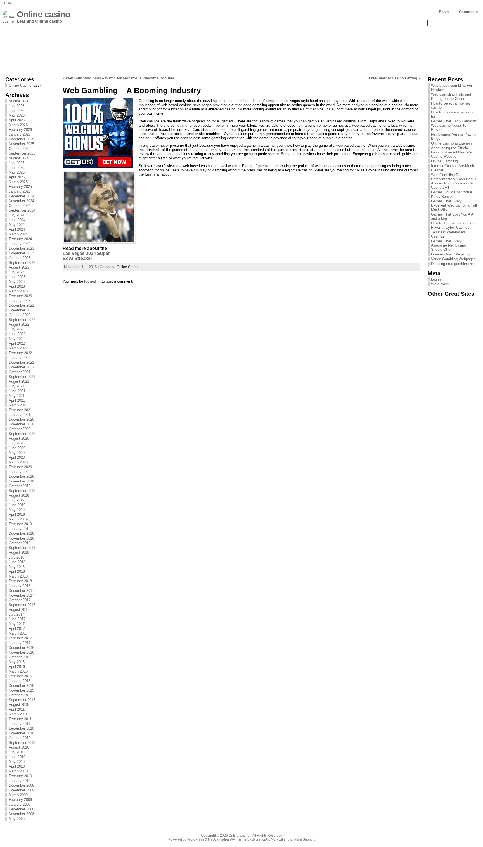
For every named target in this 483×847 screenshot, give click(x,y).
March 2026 (18, 125)
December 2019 (21, 476)
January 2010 (19, 781)
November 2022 (21, 310)
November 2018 (21, 538)
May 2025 (17, 172)
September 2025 (22, 153)
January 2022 (19, 358)
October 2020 (19, 429)
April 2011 (17, 709)
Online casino (43, 14)
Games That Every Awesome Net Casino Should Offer (448, 245)
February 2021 (20, 410)
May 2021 (17, 396)
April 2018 (17, 571)
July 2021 (16, 386)
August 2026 (19, 101)
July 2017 (16, 614)
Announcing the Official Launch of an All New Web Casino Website (452, 152)
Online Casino (20, 85)
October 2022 (19, 315)
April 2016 (17, 666)
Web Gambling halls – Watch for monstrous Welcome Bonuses (120, 78)
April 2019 (17, 514)
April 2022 (17, 343)
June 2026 (17, 110)
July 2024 (16, 215)
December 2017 (21, 590)
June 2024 (17, 220)
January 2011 (19, 723)
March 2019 (18, 519)
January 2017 (19, 643)
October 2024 (19, 206)
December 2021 (21, 362)
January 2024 (19, 244)
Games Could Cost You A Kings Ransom (451, 194)
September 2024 (22, 210)
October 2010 (19, 738)
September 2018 (22, 548)
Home (8, 3)
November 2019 (21, 481)
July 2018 (16, 557)
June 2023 (17, 277)
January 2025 (19, 191)
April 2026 (17, 120)
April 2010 (17, 766)
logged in (92, 281)
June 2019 (17, 505)
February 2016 (20, 676)
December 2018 (21, 533)
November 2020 (21, 424)
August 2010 (19, 747)
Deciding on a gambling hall (453, 264)
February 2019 (20, 524)
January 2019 (19, 529)
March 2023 (18, 291)
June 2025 (17, 167)
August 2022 (19, 324)
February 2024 (20, 239)
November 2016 (21, 652)
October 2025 (19, 148)
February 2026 (20, 129)
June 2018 (17, 562)
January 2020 (19, 472)
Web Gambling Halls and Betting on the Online (451, 96)
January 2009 (19, 804)
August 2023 (19, 267)
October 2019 (19, 486)
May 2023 (17, 282)
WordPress (440, 284)
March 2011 (18, 714)
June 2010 (17, 757)
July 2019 (16, 500)
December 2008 (21, 809)
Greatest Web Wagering (450, 254)
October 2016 (19, 657)
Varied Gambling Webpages (453, 259)
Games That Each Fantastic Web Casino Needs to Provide (454, 125)
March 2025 (18, 182)
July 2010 (16, 752)
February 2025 (20, 186)
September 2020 (22, 434)
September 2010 (22, 742)
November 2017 (21, 595)
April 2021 (17, 400)
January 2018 (19, 586)
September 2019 (22, 491)
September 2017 (22, 605)
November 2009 (21, 790)
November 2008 (21, 814)
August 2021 (19, 381)
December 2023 (21, 248)
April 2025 (17, 177)
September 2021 (22, 377)
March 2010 (18, 771)
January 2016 (19, 681)
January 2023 (19, 301)
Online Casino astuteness (452, 143)
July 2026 (16, 106)
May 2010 (17, 762)
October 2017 (19, 600)
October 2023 (19, 258)
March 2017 (18, 633)
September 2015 (22, 700)
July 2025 (16, 163)
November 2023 (21, 253)
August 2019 (19, 495)
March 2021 (18, 405)
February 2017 (20, 638)
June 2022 (17, 334)
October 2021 (19, 372)
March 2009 (18, 795)
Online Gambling (444, 161)
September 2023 (22, 263)
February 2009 (20, 800)
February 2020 (20, 467)
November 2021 (21, 367)
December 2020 (21, 419)
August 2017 (19, 609)
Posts (444, 12)
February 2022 (20, 353)
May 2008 (17, 819)
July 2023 (16, 272)
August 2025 (19, 158)
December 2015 (21, 685)
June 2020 (17, 448)
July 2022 (16, 329)
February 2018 (20, 581)
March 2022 (18, 348)
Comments (468, 12)
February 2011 (20, 719)
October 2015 (19, 695)
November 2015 (21, 690)
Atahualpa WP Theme (230, 839)
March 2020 (18, 462)
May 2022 (17, 339)
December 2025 (21, 139)
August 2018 (19, 552)
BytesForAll (260, 839)
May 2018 (17, 567)
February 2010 (20, 776)
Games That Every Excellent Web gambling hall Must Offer (454, 205)
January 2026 (19, 134)
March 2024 (18, 234)
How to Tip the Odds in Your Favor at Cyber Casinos (454, 225)
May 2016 (17, 662)
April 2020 (17, 457)
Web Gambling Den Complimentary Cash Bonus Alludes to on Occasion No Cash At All (453, 181)
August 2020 (19, 438)
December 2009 (21, 785)
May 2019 (17, 510)
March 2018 (18, 576)
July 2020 (16, 443)
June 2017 (17, 619)
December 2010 (21, 728)
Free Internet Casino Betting (393, 78)
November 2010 (21, 733)
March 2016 (18, 671)
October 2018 (19, 543)
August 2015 (19, 704)
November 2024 (21, 201)
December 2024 (21, 196)
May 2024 (17, 225)
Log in (436, 279)
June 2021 (17, 391)
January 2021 (19, 415)
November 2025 (21, 144)
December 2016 (21, 647)
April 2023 (17, 286)
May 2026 (17, 115)
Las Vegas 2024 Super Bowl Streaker (86, 256)
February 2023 (20, 296)
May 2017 (17, 624)
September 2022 (22, 320)
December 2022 (21, 305)
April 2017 (17, 628)
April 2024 (17, 229)
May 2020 (17, 453)
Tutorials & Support (300, 839)
